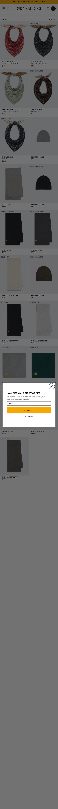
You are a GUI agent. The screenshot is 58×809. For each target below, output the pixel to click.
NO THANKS (29, 416)
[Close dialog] (52, 386)
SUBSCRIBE (29, 410)
